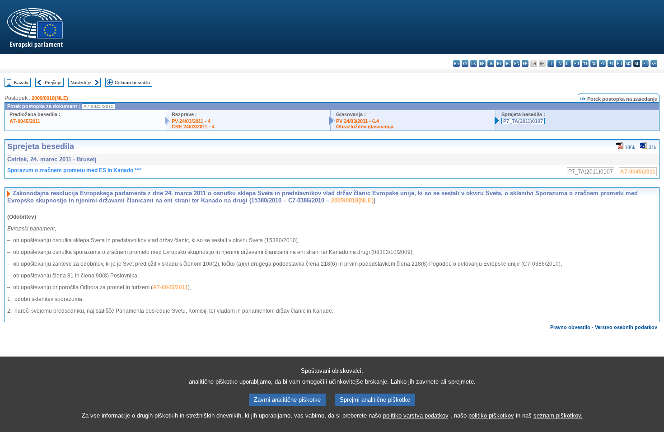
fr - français (525, 63)
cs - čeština (473, 63)
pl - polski (602, 63)
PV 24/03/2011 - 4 (191, 121)
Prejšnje (53, 82)
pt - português (611, 63)
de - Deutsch (490, 63)
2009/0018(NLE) (50, 98)
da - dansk (482, 63)
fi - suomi (645, 63)
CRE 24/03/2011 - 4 (193, 126)
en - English (516, 63)
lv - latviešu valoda (559, 63)
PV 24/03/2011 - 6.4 (357, 121)
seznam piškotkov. (558, 415)
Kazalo (21, 82)
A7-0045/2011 (24, 121)
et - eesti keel (499, 63)
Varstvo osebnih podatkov (626, 327)
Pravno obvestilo (570, 327)
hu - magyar (576, 63)
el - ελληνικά (508, 63)
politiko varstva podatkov (416, 415)
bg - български (456, 63)
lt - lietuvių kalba (568, 63)
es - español (465, 63)
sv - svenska (653, 63)
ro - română (619, 63)
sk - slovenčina (628, 63)
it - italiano (550, 63)
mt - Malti (585, 63)
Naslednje (80, 82)
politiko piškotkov (491, 415)
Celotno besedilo (132, 82)
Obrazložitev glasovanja (364, 126)
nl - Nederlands (593, 63)
